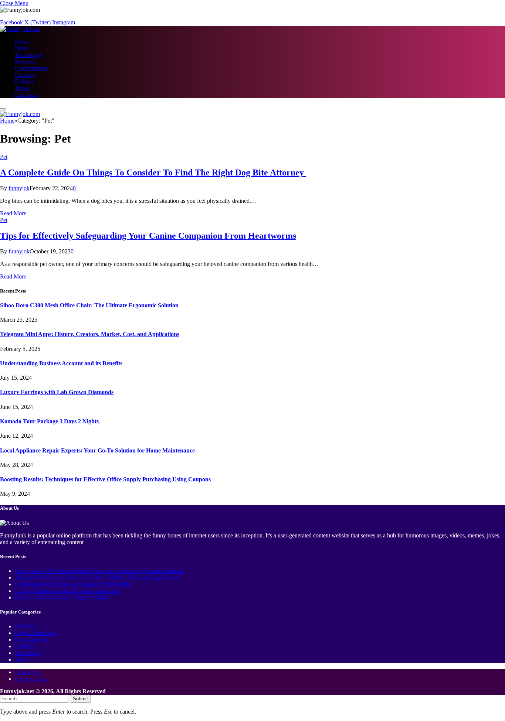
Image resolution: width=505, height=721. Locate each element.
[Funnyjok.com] (20, 29)
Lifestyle (25, 75)
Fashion (24, 81)
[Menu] (3, 109)
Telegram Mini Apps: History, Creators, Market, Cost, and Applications (89, 334)
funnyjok (19, 188)
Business (25, 61)
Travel (22, 88)
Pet (3, 157)
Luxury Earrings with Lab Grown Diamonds (56, 392)
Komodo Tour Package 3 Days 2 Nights (49, 421)
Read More (13, 213)
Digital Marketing (35, 633)
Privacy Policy (32, 679)
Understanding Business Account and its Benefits (61, 363)
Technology (29, 55)
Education (26, 95)
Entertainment (31, 68)
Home (22, 41)
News (21, 48)
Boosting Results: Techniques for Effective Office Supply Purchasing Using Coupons (105, 479)
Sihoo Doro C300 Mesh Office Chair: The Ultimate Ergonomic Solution (89, 305)
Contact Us (28, 672)
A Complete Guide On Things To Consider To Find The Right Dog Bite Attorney (153, 172)
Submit (80, 698)
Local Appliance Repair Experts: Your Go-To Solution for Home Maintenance (97, 450)
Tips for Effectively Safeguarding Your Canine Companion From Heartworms (148, 235)
